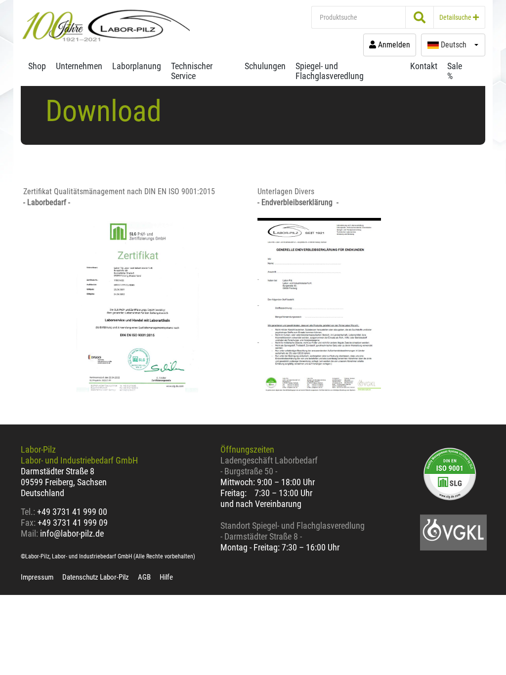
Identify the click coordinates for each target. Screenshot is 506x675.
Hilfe (166, 577)
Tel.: (29, 511)
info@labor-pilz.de (72, 533)
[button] (453, 45)
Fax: (28, 522)
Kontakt (423, 66)
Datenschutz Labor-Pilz (95, 577)
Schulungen (265, 66)
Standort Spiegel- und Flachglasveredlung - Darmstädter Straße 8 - (292, 531)
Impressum (37, 577)
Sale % (454, 71)
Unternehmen (79, 66)
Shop (37, 66)
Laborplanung (136, 66)
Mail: (29, 533)
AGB (144, 577)
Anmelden (393, 44)
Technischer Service (191, 71)
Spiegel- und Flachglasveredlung (329, 71)
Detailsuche (456, 17)
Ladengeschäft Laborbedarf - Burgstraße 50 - (269, 465)
